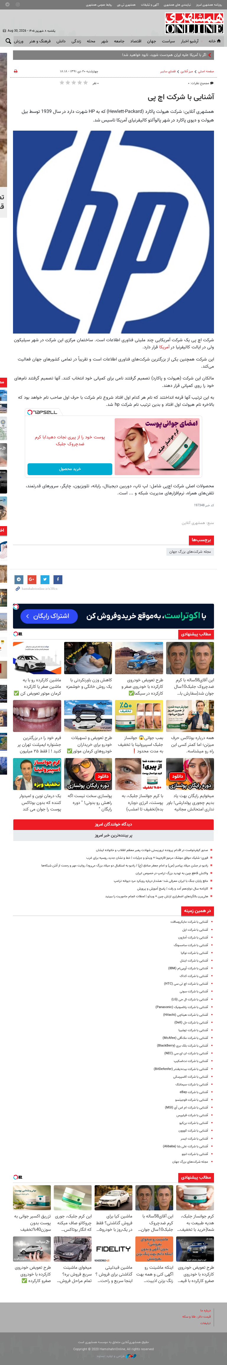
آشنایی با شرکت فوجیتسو (191, 1100)
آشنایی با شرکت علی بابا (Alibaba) (185, 1146)
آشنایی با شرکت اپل (195, 930)
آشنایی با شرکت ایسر (194, 1138)
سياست (168, 41)
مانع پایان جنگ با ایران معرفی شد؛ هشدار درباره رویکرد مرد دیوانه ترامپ (161, 881)
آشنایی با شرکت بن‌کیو (193, 1123)
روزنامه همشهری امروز (209, 5)
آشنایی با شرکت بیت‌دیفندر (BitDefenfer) (181, 1069)
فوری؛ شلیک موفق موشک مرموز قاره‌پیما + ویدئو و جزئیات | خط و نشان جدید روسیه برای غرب (147, 858)
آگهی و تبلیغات (150, 5)
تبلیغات (205, 1323)
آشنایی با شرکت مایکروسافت (189, 922)
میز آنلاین (187, 71)
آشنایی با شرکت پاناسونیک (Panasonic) (181, 1007)
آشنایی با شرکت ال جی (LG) (189, 999)
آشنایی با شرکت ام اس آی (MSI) (186, 1107)
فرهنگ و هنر (40, 41)
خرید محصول (70, 469)
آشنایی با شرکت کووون (193, 1130)
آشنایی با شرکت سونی (194, 991)
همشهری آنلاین (191, 23)
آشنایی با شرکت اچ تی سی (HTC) (186, 983)
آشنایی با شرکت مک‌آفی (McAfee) (185, 1038)
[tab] (113, 824)
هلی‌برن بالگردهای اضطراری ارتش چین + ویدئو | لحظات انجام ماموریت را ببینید (156, 896)
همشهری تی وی (126, 5)
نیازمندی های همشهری (177, 5)
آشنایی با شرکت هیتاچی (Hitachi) (185, 1015)
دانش (61, 41)
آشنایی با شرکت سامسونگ (191, 945)
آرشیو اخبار (189, 41)
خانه (212, 41)
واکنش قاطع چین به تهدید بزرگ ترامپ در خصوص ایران (172, 873)
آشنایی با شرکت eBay (194, 1092)
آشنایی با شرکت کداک (194, 976)
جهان (151, 41)
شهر (104, 41)
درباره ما (205, 1310)
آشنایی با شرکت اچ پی (181, 97)
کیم (203, 55)
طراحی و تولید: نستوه (111, 1356)
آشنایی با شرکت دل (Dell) (191, 1022)
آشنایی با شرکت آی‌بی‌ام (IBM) (188, 968)
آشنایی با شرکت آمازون (193, 937)
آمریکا (163, 347)
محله (91, 41)
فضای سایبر (168, 71)
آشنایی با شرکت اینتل (194, 960)
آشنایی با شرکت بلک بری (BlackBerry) (182, 1045)
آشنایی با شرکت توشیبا (193, 1030)
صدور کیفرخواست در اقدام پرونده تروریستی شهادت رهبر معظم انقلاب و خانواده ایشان (152, 850)
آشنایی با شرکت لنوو (195, 1154)
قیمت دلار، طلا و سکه (196, 1316)
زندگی (76, 41)
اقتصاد (135, 41)
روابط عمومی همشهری (99, 5)
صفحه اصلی (206, 71)
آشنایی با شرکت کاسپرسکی (190, 1076)
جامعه (119, 41)
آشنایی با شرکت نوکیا (194, 953)
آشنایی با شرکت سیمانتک (192, 1084)
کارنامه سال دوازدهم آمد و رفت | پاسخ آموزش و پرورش (172, 888)
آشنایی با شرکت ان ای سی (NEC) (186, 1053)
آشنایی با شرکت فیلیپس (192, 1115)
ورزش (18, 41)
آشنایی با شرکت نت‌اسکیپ (191, 1061)
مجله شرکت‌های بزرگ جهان (190, 552)
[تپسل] (30, 412)
